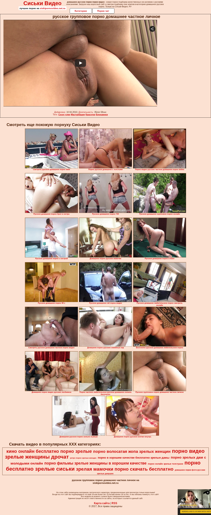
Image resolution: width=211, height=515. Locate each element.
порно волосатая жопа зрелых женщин (132, 451)
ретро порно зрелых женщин (83, 458)
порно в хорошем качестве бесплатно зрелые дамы (133, 457)
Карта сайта (102, 503)
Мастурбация (78, 114)
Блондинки (102, 114)
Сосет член (64, 114)
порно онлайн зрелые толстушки (165, 464)
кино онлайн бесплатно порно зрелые (49, 451)
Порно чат (103, 11)
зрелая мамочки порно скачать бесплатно (124, 469)
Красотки (90, 114)
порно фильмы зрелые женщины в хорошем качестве (95, 463)
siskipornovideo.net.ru (52, 8)
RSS (114, 503)
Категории (81, 11)
